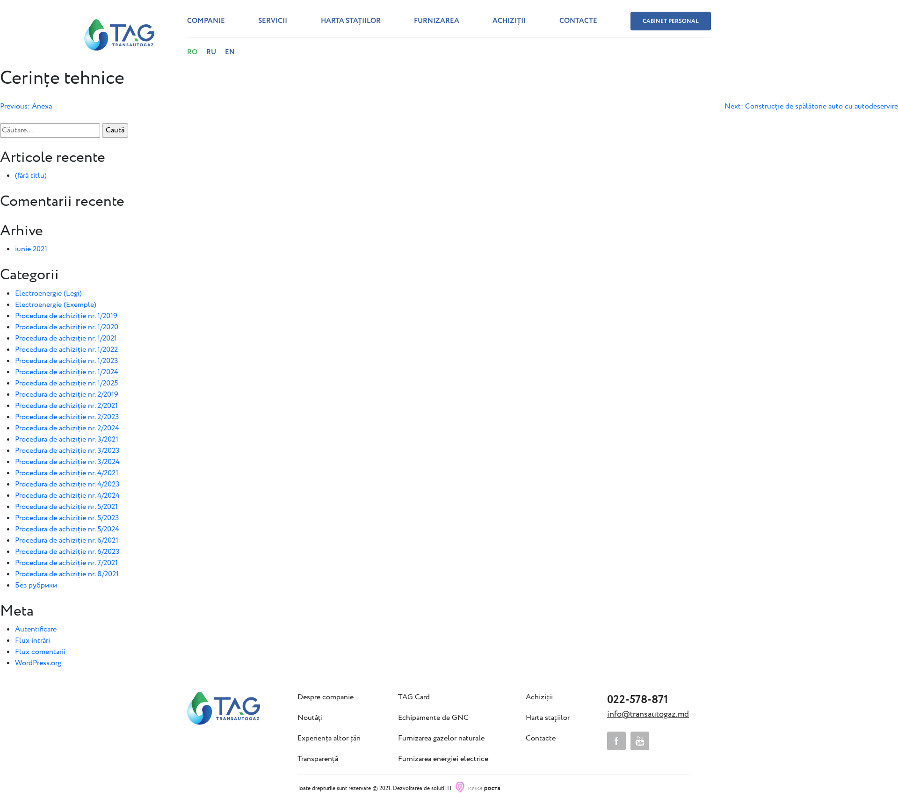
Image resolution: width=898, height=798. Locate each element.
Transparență (317, 759)
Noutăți (310, 718)
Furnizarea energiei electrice (443, 759)
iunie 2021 (31, 249)
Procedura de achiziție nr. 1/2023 (66, 360)
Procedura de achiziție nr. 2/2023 (67, 417)
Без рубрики (36, 585)
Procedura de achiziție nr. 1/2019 (66, 316)
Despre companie (325, 697)
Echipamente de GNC (433, 718)
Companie (206, 21)
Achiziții (509, 21)
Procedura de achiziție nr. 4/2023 (67, 484)
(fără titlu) (31, 175)
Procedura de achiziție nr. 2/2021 (66, 405)
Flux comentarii (40, 651)
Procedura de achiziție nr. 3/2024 (67, 462)
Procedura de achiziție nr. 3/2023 (67, 450)
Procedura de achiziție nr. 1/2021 (66, 338)
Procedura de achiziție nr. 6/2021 (66, 540)
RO (192, 52)
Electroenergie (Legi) (48, 293)
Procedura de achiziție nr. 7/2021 (66, 563)
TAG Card (414, 697)
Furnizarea (436, 21)
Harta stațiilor (351, 21)
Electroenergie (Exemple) (55, 304)
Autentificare (36, 629)
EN (230, 52)
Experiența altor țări (329, 738)
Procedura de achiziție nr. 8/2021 (67, 574)
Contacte (578, 21)
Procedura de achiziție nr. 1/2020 (66, 327)
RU (211, 52)
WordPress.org (38, 663)
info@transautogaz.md (648, 714)
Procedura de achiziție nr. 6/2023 (67, 551)
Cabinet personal (671, 21)
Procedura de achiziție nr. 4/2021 (66, 473)
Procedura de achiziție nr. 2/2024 (67, 428)
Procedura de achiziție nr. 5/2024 (67, 529)
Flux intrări (32, 640)
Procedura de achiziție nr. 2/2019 (66, 394)
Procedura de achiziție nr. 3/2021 (66, 439)
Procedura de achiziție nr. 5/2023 (67, 518)
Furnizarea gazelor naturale (441, 738)
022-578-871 (637, 700)
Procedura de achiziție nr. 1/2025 (66, 383)
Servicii (272, 21)
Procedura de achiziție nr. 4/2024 (67, 495)
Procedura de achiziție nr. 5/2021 (66, 506)
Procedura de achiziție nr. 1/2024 (66, 372)
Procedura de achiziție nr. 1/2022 (66, 349)
